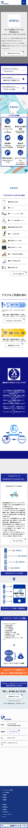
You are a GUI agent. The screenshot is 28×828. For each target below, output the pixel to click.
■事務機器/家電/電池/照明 (15, 227)
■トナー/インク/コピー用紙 (15, 213)
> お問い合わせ (5, 811)
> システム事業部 (5, 792)
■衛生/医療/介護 (12, 267)
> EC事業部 (3, 794)
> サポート (3, 816)
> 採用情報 (3, 797)
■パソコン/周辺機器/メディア (16, 220)
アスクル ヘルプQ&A (8, 89)
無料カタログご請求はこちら (11, 80)
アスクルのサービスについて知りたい (10, 68)
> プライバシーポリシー (6, 814)
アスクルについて (7, 71)
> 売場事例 (4, 804)
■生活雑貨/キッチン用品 (14, 240)
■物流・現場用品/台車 (14, 261)
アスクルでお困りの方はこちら (8, 86)
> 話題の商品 (4, 807)
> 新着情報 (4, 799)
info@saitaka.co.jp (12, 742)
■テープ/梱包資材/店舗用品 (15, 254)
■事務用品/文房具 (13, 202)
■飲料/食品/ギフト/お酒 (14, 247)
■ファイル (11, 208)
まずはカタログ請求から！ (7, 77)
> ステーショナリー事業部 (7, 790)
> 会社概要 (3, 809)
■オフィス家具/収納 (13, 234)
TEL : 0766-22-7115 (14, 691)
